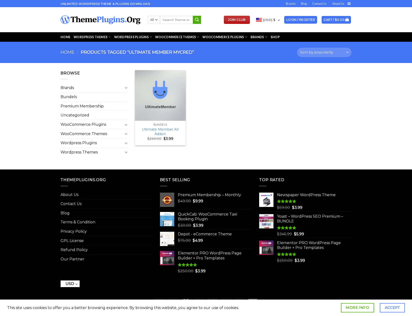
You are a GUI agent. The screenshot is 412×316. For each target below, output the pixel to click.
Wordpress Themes (79, 152)
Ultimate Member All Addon (160, 131)
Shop (275, 37)
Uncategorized (75, 115)
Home (65, 37)
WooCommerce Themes (175, 37)
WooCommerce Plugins (223, 37)
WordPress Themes (91, 37)
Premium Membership (82, 106)
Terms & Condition (78, 222)
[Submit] (197, 20)
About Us (338, 3)
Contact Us (319, 3)
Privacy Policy (74, 231)
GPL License (72, 240)
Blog (304, 3)
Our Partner (72, 259)
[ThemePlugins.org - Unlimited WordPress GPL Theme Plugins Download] (100, 20)
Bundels (69, 97)
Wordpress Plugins (79, 143)
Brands (291, 3)
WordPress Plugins (131, 37)
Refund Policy (74, 250)
